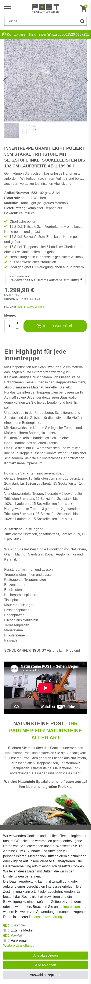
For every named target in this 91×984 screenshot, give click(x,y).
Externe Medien (22, 930)
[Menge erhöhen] (17, 323)
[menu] (8, 8)
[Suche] (82, 21)
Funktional (19, 940)
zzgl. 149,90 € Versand (31, 306)
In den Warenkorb (58, 326)
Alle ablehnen (45, 965)
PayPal (16, 935)
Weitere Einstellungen (19, 945)
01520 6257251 (48, 34)
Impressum (71, 907)
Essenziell (18, 925)
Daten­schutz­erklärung (45, 917)
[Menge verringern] (17, 329)
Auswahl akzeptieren (45, 975)
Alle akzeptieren (45, 955)
